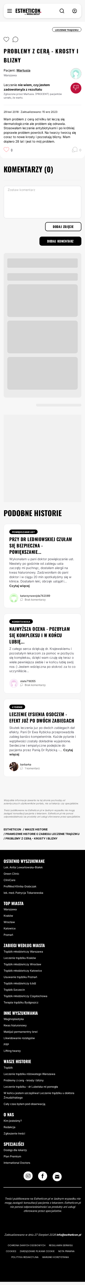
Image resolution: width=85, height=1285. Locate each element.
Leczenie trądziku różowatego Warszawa (29, 1074)
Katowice (10, 928)
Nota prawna (66, 1251)
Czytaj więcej (19, 586)
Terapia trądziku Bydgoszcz (21, 1002)
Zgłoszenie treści (14, 1133)
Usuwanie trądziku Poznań (20, 977)
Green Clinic (11, 873)
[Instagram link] (28, 1177)
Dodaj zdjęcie (63, 226)
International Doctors (17, 1162)
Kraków (8, 915)
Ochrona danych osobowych (26, 1245)
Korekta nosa (21, 621)
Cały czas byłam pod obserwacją (24, 1104)
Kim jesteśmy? (13, 1120)
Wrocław (9, 922)
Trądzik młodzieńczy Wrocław (22, 964)
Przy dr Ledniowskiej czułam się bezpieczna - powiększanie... (40, 545)
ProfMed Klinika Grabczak (20, 886)
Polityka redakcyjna (25, 1257)
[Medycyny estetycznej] (28, 12)
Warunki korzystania (55, 1257)
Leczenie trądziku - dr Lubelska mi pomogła (31, 1086)
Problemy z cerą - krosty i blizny (24, 1080)
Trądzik (8, 1067)
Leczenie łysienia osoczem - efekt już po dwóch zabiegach (41, 717)
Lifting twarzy (12, 1050)
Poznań (8, 934)
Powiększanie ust (23, 532)
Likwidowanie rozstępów (19, 1038)
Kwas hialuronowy (15, 1025)
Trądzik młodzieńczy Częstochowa (25, 996)
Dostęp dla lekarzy (15, 1150)
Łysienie (17, 707)
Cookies (11, 1251)
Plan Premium (12, 1156)
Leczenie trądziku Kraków (20, 958)
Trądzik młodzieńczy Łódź (20, 983)
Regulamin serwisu (61, 1245)
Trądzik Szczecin (14, 989)
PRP (6, 1044)
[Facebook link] (42, 1177)
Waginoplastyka (14, 1019)
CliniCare (9, 880)
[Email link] (57, 1176)
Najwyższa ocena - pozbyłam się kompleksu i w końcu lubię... (39, 635)
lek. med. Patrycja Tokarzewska (23, 892)
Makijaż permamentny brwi (21, 1031)
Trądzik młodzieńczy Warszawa (23, 951)
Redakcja (9, 1127)
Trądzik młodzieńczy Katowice (23, 970)
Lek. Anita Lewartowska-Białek (23, 867)
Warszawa (10, 909)
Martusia (23, 70)
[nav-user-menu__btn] (74, 11)
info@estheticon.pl (68, 1234)
